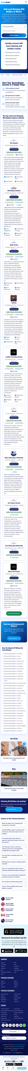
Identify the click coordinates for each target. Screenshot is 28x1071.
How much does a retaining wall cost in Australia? (12, 856)
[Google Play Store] (21, 951)
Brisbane (16, 983)
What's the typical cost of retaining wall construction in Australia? (12, 824)
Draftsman (16, 996)
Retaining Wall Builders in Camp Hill (13, 663)
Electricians (16, 1001)
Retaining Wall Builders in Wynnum (13, 728)
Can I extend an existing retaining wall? (12, 881)
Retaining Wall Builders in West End (13, 723)
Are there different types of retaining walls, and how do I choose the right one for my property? (13, 831)
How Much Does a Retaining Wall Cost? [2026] (14, 759)
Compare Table (4, 1014)
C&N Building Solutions (14, 191)
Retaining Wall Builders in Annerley (13, 653)
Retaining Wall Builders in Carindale (13, 666)
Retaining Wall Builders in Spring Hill (13, 713)
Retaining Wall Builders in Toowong (13, 721)
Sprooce (14, 411)
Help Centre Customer (5, 1020)
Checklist (3, 966)
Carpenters (3, 997)
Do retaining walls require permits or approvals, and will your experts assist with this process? (13, 840)
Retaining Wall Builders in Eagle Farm (13, 676)
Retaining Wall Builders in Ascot (12, 656)
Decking (2, 996)
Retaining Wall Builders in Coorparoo (13, 673)
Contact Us (16, 966)
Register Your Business (11, 1038)
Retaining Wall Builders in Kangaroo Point (15, 693)
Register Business (13, 1069)
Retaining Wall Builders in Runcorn (13, 705)
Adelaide (16, 985)
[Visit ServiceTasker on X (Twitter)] (10, 1025)
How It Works (4, 1012)
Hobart (15, 986)
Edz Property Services (14, 503)
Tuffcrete (14, 303)
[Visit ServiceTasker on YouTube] (20, 1025)
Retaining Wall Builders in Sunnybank (13, 716)
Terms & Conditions (5, 1008)
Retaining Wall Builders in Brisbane (13, 731)
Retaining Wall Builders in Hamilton (13, 688)
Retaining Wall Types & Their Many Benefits (14, 789)
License (15, 1014)
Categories (3, 968)
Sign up (2, 974)
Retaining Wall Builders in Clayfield (13, 671)
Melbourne (3, 983)
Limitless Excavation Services (14, 357)
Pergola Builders (17, 994)
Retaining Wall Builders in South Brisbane (14, 710)
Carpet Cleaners (17, 997)
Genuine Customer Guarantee (7, 1010)
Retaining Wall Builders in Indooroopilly (14, 690)
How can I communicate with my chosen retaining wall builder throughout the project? (13, 869)
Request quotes (14, 149)
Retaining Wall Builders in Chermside (13, 668)
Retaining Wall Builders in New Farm (13, 700)
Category (8, 74)
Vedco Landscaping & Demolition (14, 458)
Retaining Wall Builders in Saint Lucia (13, 708)
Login (15, 972)
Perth (2, 985)
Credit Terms (3, 1016)
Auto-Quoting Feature (18, 1010)
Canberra (3, 986)
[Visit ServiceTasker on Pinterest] (6, 1025)
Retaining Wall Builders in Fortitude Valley (15, 683)
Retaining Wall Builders (17, 74)
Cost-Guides (3, 964)
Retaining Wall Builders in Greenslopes (14, 685)
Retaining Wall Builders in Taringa (12, 718)
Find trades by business (6, 972)
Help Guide (16, 1016)
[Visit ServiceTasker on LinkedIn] (17, 1025)
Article (15, 964)
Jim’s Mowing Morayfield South (14, 546)
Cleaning (16, 999)
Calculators (16, 968)
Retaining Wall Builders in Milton (12, 698)
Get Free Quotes (13, 1031)
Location (3, 981)
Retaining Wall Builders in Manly (12, 695)
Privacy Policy (17, 1008)
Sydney (15, 981)
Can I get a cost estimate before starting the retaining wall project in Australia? (13, 876)
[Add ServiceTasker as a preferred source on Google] (14, 931)
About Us (3, 962)
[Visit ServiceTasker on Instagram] (13, 1025)
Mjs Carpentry (14, 143)
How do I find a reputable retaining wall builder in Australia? (12, 887)
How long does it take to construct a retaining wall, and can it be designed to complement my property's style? (12, 848)
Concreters (3, 1001)
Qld (25, 74)
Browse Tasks (4, 1018)
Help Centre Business (18, 1018)
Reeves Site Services (14, 571)
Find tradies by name (18, 970)
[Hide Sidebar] (25, 2)
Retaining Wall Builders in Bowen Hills (14, 661)
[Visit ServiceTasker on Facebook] (3, 1025)
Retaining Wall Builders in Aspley (12, 658)
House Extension (4, 994)
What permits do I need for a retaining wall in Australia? (13, 863)
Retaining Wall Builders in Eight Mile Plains (13, 679)
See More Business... (14, 613)
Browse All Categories (18, 1012)
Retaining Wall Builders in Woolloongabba (15, 726)
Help (2, 970)
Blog (15, 962)
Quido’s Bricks (14, 245)
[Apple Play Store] (7, 951)
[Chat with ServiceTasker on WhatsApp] (24, 1025)
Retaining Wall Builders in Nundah (13, 703)
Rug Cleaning (4, 999)
